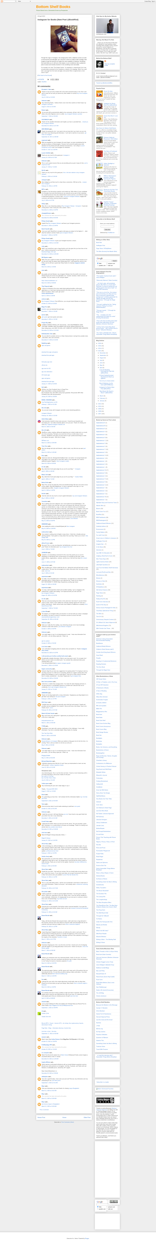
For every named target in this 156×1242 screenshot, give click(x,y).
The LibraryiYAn (100, 896)
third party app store (47, 362)
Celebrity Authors (101, 526)
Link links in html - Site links (49, 1031)
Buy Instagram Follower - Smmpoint (71, 206)
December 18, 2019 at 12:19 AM (50, 330)
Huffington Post (100, 245)
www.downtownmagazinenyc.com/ (50, 617)
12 (42, 1011)
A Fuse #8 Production (102, 685)
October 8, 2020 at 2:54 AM (49, 643)
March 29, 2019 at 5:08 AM (49, 283)
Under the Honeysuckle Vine (104, 921)
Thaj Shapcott (45, 286)
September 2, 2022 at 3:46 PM (50, 1007)
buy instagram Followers (48, 593)
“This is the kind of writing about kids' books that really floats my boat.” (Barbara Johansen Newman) (106, 322)
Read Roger (99, 856)
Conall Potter (45, 821)
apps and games (46, 345)
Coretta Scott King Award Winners (106, 652)
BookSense (99, 643)
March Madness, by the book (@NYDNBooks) (106, 383)
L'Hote (98, 1025)
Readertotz (99, 859)
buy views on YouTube (47, 776)
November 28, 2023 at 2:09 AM (50, 1073)
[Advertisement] (104, 1069)
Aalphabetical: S (100, 485)
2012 (99, 403)
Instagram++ (66, 155)
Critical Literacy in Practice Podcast (106, 766)
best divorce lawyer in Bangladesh (50, 1104)
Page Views (99, 593)
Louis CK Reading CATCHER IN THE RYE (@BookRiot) (106, 371)
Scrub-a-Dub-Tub (101, 865)
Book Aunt (99, 714)
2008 (99, 411)
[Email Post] (48, 79)
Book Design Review (102, 732)
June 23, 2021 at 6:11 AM (48, 767)
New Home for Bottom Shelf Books (106, 128)
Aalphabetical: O (101, 476)
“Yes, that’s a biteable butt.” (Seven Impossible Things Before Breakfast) (106, 333)
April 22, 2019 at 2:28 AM (48, 295)
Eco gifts (69, 961)
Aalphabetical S (100, 428)
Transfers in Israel (62, 937)
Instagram (77, 469)
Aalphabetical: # (100, 431)
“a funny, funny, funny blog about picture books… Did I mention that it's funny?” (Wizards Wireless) (107, 328)
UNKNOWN (45, 524)
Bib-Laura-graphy (101, 705)
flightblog (44, 343)
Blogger (87, 1238)
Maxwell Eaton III (101, 973)
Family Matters (100, 532)
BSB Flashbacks (101, 517)
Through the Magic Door (103, 670)
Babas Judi (45, 474)
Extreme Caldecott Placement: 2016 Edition (111, 138)
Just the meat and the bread (104, 1019)
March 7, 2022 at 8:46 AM (48, 950)
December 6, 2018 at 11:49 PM (50, 225)
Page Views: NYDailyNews (103, 248)
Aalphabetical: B (100, 437)
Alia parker (45, 891)
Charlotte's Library (101, 760)
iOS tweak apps (46, 375)
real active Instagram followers (72, 196)
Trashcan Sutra (100, 1046)
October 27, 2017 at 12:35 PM (49, 149)
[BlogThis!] (53, 79)
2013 (99, 350)
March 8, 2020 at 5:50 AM (48, 426)
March (102, 396)
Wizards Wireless (101, 936)
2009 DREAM (45, 129)
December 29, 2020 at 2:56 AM (50, 678)
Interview (98, 550)
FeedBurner (111, 232)
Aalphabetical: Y (100, 499)
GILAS (43, 170)
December (103, 353)
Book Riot (99, 242)
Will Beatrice (45, 257)
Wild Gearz (45, 702)
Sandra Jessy (45, 856)
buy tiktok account (62, 898)
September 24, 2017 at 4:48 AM (50, 136)
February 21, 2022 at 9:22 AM (49, 912)
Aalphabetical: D (101, 443)
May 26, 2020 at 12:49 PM (48, 528)
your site (65, 814)
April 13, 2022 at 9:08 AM (48, 998)
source (51, 707)
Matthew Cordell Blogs (102, 967)
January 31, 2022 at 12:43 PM (49, 840)
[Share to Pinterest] (58, 79)
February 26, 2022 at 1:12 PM (49, 926)
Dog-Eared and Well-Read (103, 769)
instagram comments (47, 104)
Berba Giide (45, 482)
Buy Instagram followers (54, 223)
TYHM (43, 726)
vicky (43, 246)
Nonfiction (99, 584)
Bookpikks (99, 744)
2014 (99, 348)
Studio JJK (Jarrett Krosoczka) (105, 990)
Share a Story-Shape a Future (104, 873)
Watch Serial (64, 1055)
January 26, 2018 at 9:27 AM (49, 157)
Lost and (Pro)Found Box (103, 572)
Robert (43, 110)
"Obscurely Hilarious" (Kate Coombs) (106, 280)
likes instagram (71, 526)
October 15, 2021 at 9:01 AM (49, 808)
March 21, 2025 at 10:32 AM (49, 1090)
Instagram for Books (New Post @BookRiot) (110, 104)
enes (43, 270)
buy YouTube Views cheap (49, 778)
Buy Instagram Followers (48, 240)
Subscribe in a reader (103, 1082)
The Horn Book (100, 667)
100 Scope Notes (101, 679)
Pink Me (98, 844)
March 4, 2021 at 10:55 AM (49, 735)
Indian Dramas (56, 1039)
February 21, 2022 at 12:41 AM (50, 901)
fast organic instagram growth (62, 663)
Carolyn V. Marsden (102, 1008)
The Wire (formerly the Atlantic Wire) (106, 251)
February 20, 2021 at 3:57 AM (49, 710)
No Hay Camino (100, 1031)
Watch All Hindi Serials (48, 713)
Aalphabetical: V (100, 493)
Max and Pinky (100, 970)
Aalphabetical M (100, 425)
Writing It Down (100, 942)
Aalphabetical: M (101, 470)
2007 (99, 413)
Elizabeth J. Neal (46, 89)
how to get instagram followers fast (57, 687)
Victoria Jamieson (101, 996)
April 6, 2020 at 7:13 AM (48, 479)
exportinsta (45, 576)
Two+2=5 (98, 616)
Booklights (99, 738)
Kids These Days (101, 559)
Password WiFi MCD (52, 789)
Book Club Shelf (100, 720)
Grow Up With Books (102, 790)
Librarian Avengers (101, 819)
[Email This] (51, 79)
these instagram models (63, 461)
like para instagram (61, 696)
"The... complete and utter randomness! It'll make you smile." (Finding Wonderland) (106, 316)
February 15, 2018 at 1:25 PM (49, 186)
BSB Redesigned (101, 520)
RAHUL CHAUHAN (47, 400)
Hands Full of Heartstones (103, 1014)
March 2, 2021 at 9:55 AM (48, 722)
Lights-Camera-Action (102, 561)
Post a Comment (44, 1109)
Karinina (98, 1022)
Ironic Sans (99, 804)
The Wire (98, 613)
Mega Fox (44, 307)
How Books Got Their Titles (104, 799)
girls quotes (45, 317)
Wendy (98, 927)
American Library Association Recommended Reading (104, 639)
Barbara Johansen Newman (106, 1109)
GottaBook (99, 787)
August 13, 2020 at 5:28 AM (49, 584)
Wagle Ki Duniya (46, 838)
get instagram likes (76, 676)
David (43, 794)
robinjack (44, 180)
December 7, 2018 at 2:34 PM (49, 235)
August (102, 357)
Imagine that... (100, 544)
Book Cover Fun (101, 511)
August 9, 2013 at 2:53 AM (49, 106)
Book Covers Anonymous (103, 726)
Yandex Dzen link (46, 1016)
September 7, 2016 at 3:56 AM (50, 116)
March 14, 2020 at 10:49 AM (49, 442)
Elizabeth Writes (100, 772)
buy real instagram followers (80, 496)
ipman (43, 314)
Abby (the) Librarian (102, 696)
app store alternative (47, 371)
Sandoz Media (79, 476)
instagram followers (47, 413)
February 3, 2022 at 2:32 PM (49, 853)
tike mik (44, 407)
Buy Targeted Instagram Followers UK (55, 424)
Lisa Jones (45, 646)
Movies (98, 578)
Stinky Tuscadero (101, 887)
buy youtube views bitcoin (55, 827)
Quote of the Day (101, 604)
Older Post (87, 1117)
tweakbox (44, 309)
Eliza (43, 455)
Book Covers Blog (101, 729)
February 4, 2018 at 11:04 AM (49, 176)
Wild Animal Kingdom (102, 625)
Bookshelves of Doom (102, 750)
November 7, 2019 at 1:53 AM (49, 311)
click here (44, 832)
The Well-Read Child (102, 913)
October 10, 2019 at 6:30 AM (49, 303)
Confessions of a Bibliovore (104, 763)
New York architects (47, 681)
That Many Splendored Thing (104, 610)
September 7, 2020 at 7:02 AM (50, 608)
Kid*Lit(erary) (100, 816)
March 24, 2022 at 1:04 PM (49, 987)
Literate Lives (100, 825)
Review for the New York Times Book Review (111, 190)
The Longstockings (101, 899)
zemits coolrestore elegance (72, 924)
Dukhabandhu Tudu (47, 333)
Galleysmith (99, 784)
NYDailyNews (100, 587)
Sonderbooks (100, 884)
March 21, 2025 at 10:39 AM (49, 1106)
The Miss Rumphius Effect (103, 902)
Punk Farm (99, 979)
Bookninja (99, 741)
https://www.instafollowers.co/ (49, 280)
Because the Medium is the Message (106, 1005)
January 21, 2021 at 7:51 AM (49, 689)
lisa (43, 979)
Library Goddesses (101, 822)
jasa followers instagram (64, 626)
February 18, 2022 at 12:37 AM (50, 888)
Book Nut (98, 735)
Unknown (44, 100)
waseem (44, 1037)
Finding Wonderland (102, 781)
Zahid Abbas (45, 419)
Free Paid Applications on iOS (49, 402)
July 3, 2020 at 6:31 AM (48, 573)
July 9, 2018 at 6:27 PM (48, 200)
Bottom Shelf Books (53, 7)
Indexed (98, 802)
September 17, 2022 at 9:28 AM (50, 1033)
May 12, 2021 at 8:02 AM (48, 757)
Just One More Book (102, 810)
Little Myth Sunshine (102, 564)
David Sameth (45, 229)
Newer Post (41, 1117)
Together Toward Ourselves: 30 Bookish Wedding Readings (110, 203)
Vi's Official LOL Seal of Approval (105, 622)
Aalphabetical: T (100, 487)
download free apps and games (50, 352)
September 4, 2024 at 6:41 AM (50, 1082)
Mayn (43, 1086)
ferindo (44, 493)
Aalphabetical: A (100, 434)
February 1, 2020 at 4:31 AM (49, 404)
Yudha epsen (45, 783)
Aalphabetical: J (100, 461)
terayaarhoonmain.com (48, 720)
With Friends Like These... (103, 628)
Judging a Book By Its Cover (104, 556)
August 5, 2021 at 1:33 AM (49, 791)
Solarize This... (100, 1040)
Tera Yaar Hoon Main (47, 733)
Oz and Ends (100, 834)
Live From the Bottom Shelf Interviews (107, 567)
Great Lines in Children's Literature (106, 538)
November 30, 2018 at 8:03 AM (50, 217)
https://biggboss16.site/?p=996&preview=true (61, 1005)
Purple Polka (99, 853)
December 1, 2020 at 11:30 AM (50, 665)
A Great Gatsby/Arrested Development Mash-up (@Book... (106, 377)
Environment (99, 529)
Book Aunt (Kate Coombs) (103, 954)
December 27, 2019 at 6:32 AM (50, 340)
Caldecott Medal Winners (103, 646)
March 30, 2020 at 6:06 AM (49, 463)
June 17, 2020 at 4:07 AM (48, 562)
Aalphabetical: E (100, 446)
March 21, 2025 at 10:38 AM (49, 1098)
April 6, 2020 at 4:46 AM (48, 471)
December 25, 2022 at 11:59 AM (50, 1059)
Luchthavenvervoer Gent (52, 851)
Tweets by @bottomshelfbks (104, 83)
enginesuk (44, 140)
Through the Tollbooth (102, 916)
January (102, 400)
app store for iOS (46, 368)
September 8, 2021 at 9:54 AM (50, 800)
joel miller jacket (56, 1080)
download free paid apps (48, 355)
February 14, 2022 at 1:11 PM (49, 877)
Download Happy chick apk (49, 251)
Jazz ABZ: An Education (103, 553)
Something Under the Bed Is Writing (106, 882)
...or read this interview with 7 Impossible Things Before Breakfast (106, 1056)
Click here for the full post (44, 75)
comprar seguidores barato (56, 765)
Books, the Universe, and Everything (106, 747)
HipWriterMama (100, 796)
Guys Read (99, 655)
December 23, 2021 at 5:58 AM (50, 829)
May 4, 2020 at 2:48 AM (48, 498)
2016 (99, 343)
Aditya (43, 203)
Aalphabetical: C (101, 440)
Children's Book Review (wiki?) (105, 649)
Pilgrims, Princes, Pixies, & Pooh (105, 841)
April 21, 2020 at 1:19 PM (48, 490)
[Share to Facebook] (56, 79)
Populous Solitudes (101, 1034)
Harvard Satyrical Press (103, 1017)
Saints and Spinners (102, 862)
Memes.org (99, 1028)
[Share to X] (55, 79)
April (101, 367)
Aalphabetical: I (100, 458)
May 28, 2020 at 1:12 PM (48, 539)
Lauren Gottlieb (46, 153)
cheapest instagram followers (61, 488)
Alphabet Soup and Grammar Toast (106, 502)
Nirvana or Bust (100, 581)
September (103, 355)
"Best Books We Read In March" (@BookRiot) (106, 391)
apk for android (45, 641)
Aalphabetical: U (101, 490)
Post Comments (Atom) (67, 1122)
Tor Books (99, 919)
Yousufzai (44, 501)
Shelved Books (100, 876)
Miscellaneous (100, 575)
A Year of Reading (101, 691)
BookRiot (44, 81)
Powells (98, 658)
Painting (98, 596)
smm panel (77, 806)
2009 (99, 408)
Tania (43, 804)
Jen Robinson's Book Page (104, 807)
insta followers (74, 518)
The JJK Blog (100, 993)
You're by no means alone (106, 380)
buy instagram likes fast (66, 547)
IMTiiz (43, 189)
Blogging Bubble (46, 755)
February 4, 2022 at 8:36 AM (49, 866)
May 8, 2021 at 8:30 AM (48, 745)
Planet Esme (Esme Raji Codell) (105, 976)
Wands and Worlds (101, 924)
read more (47, 571)
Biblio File (99, 708)
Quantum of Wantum (102, 1037)
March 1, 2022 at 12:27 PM (49, 939)
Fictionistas (99, 778)
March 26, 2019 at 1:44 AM (49, 266)
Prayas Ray (45, 322)
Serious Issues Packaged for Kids (105, 607)
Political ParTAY (100, 599)
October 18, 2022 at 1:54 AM (49, 1049)
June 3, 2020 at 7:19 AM (48, 549)
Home (64, 1117)
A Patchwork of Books (102, 688)
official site (44, 365)
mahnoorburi (45, 532)
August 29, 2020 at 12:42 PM (49, 595)
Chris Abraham (100, 1011)
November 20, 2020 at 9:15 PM (50, 652)
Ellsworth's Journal (101, 775)
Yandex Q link (45, 1013)
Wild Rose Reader (101, 933)
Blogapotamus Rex (101, 711)
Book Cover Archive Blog (103, 723)
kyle (43, 387)
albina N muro (46, 543)
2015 (99, 345)
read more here (74, 996)
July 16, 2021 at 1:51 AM (48, 780)
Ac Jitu (44, 466)
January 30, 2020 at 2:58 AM (49, 396)
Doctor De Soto (108, 91)
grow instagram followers (66, 232)
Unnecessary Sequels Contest (104, 619)
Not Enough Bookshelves (103, 831)
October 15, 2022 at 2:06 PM (49, 1041)
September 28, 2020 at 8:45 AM (50, 619)
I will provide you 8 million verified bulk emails (55, 656)
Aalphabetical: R (101, 482)
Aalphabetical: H (101, 455)
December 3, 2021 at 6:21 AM (49, 818)
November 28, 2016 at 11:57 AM (50, 125)
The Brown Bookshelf (102, 890)
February (102, 398)
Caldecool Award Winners (103, 523)
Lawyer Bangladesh (74, 1088)
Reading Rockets (101, 664)
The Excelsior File (101, 893)
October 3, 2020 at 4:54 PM (49, 628)
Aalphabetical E (100, 422)
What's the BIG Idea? (102, 930)
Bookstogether (100, 753)
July (101, 360)
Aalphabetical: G (101, 452)
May (101, 365)
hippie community (47, 669)
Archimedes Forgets (102, 699)
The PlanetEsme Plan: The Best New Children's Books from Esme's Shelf (106, 906)
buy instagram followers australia (73, 114)
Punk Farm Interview (102, 601)
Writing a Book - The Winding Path (106, 939)
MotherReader (100, 828)
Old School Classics (102, 590)
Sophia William (46, 1062)
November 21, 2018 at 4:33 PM (50, 210)
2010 (99, 406)
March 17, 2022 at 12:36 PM (49, 976)
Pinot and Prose (100, 847)
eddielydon (45, 1076)
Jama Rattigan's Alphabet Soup (105, 965)
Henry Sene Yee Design (103, 793)
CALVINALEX (45, 119)
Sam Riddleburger (101, 987)
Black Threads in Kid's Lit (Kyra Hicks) (107, 951)
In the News (99, 547)
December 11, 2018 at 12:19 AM (50, 243)
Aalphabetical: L (100, 467)
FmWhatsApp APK (47, 1045)
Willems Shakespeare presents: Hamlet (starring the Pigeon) (110, 177)
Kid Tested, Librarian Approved (105, 813)
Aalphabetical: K (100, 464)
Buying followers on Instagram (49, 741)
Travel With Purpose (102, 1049)
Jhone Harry (45, 843)
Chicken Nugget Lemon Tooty (104, 962)
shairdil (44, 1001)
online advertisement (47, 293)
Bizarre (98, 508)
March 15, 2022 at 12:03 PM (49, 963)
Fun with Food (100, 535)
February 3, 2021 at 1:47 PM (49, 698)
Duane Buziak (45, 915)
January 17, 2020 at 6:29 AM (49, 383)
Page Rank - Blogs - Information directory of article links (56, 1028)
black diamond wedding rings (59, 973)
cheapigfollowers (46, 213)
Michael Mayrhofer (47, 761)
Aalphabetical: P (100, 479)
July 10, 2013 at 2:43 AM (48, 97)
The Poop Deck (100, 910)
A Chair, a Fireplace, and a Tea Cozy (106, 682)
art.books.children (101, 702)
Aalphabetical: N (101, 473)
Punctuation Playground (103, 850)
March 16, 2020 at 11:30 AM (49, 452)
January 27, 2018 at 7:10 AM (49, 167)
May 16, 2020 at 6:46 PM (48, 520)
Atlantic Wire (99, 505)
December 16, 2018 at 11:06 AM (50, 254)
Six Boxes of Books (101, 879)
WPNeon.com (45, 440)
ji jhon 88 (44, 611)
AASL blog (99, 694)
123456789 (44, 552)
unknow (44, 299)
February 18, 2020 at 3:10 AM (49, 415)
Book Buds (99, 717)
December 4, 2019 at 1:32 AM (49, 319)
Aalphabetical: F (100, 449)
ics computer (45, 1052)
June (101, 362)
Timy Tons (44, 446)
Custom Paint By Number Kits (70, 874)
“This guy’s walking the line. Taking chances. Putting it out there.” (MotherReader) (106, 306)
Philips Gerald (46, 221)
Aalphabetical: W (101, 496)
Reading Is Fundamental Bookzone (106, 661)
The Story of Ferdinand (110, 151)
